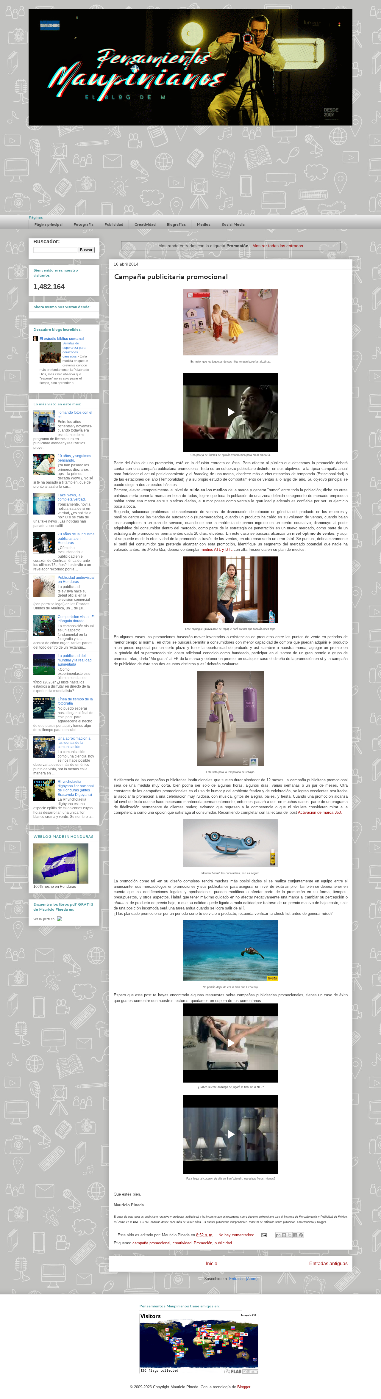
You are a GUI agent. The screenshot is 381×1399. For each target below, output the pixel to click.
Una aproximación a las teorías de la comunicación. (74, 742)
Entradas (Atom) (243, 1278)
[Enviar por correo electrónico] (278, 1235)
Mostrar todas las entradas (277, 245)
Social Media (233, 224)
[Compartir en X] (290, 1235)
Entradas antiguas (328, 1263)
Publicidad (113, 224)
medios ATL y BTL (216, 549)
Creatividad (145, 224)
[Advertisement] (190, 170)
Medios (203, 224)
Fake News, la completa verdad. (72, 497)
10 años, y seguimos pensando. (74, 458)
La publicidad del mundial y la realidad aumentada (75, 660)
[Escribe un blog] (284, 1235)
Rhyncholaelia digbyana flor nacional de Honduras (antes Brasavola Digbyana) (76, 788)
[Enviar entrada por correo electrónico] (263, 1235)
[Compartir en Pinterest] (301, 1235)
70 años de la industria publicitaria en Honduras (76, 538)
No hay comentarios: (236, 1235)
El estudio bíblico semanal (62, 339)
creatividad (182, 1243)
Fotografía (83, 224)
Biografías (176, 224)
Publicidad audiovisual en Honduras (76, 579)
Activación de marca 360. (320, 812)
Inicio (211, 1263)
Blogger (243, 1387)
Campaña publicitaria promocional (171, 276)
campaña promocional (151, 1243)
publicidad (223, 1243)
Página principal (48, 224)
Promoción (203, 1243)
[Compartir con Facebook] (295, 1235)
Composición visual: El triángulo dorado (76, 619)
